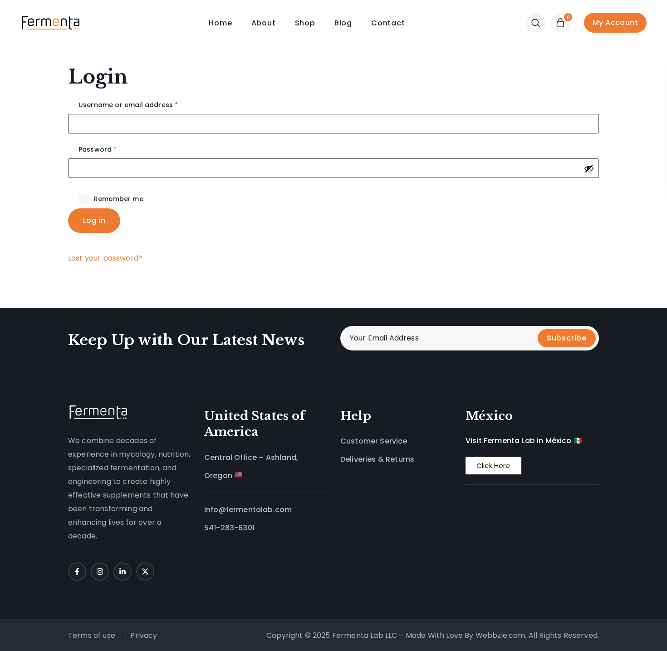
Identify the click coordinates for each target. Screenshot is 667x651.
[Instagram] (100, 571)
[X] (145, 571)
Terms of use (91, 635)
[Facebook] (77, 571)
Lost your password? (105, 258)
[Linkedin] (122, 571)
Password (112, 149)
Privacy (144, 635)
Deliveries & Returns (377, 459)
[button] (536, 22)
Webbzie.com (500, 635)
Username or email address (143, 105)
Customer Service (373, 441)
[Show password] (589, 168)
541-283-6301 (229, 528)
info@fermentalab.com (248, 509)
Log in (94, 220)
